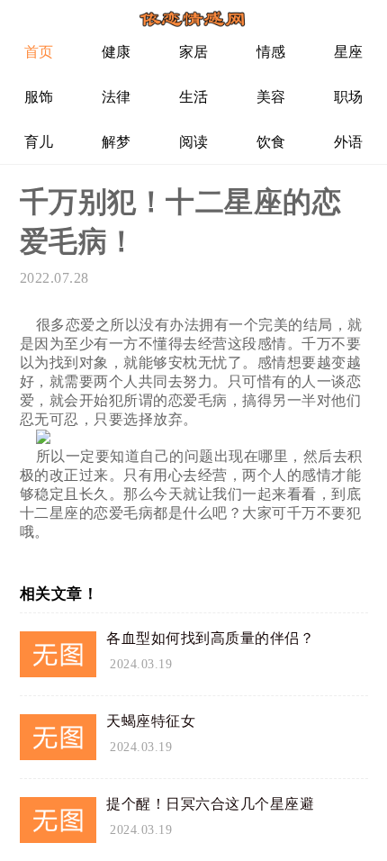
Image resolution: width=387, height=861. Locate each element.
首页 (39, 51)
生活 (194, 96)
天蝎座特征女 (150, 721)
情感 (271, 51)
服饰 (39, 96)
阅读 (194, 142)
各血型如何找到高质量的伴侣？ (210, 638)
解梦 (116, 142)
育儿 (39, 142)
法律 (116, 96)
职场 (349, 96)
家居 (194, 51)
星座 (349, 51)
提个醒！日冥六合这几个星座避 (210, 803)
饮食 (271, 142)
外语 (349, 142)
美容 (271, 96)
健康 (116, 51)
